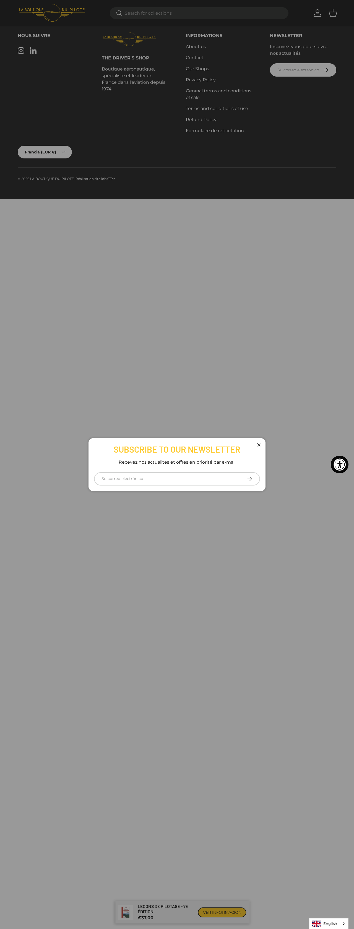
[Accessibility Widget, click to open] (339, 464)
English (330, 923)
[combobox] (328, 923)
